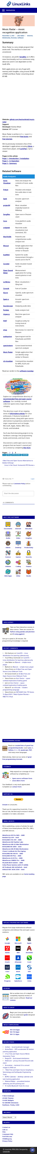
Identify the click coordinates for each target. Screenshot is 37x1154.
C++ (4, 455)
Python (10, 750)
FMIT (5, 321)
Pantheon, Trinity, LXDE (10, 1105)
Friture (5, 190)
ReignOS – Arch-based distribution (17, 1058)
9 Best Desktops (8, 1096)
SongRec (22, 57)
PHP (30, 750)
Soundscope (8, 306)
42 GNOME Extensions (10, 1103)
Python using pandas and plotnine (22, 632)
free (8, 455)
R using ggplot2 (18, 634)
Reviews (14, 38)
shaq (5, 330)
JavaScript (24, 750)
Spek (5, 199)
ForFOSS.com (7, 1136)
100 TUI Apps (14, 1032)
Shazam (25, 455)
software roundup (27, 371)
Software (21, 38)
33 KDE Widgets (8, 1100)
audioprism (7, 336)
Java (29, 748)
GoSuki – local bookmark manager (17, 1047)
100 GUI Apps (15, 1030)
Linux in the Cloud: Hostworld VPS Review (19, 465)
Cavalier (6, 264)
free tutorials (7, 139)
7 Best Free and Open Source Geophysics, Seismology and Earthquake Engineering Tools (18, 1072)
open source (16, 455)
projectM (6, 205)
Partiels (6, 310)
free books (24, 137)
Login (32, 479)
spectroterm (8, 346)
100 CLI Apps (14, 1034)
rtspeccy (6, 314)
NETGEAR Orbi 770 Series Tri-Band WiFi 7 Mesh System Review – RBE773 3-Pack (18, 694)
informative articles (17, 414)
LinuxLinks (6, 1151)
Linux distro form (18, 781)
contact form (16, 787)
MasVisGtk (7, 237)
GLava (5, 293)
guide (26, 1015)
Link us (5, 1130)
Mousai (6, 246)
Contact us (6, 1127)
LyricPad (23, 149)
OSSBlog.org (7, 1139)
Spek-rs (6, 299)
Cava (5, 221)
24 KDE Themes (7, 1098)
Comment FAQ (7, 1134)
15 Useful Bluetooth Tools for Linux (17, 1086)
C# (19, 750)
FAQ (3, 1132)
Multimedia (6, 38)
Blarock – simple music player (23, 667)
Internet (30, 35)
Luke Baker (20, 35)
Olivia (30, 146)
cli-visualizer (8, 361)
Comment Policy (19, 484)
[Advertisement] (18, 98)
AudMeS (6, 255)
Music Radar (8, 352)
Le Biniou (6, 282)
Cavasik (6, 289)
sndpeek (6, 228)
